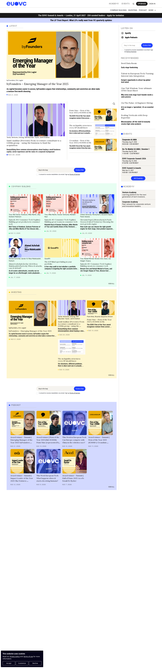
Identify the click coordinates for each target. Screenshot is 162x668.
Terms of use (28, 656)
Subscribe (80, 170)
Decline (35, 663)
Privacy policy (15, 656)
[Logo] (16, 4)
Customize (22, 663)
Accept (8, 663)
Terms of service (75, 174)
